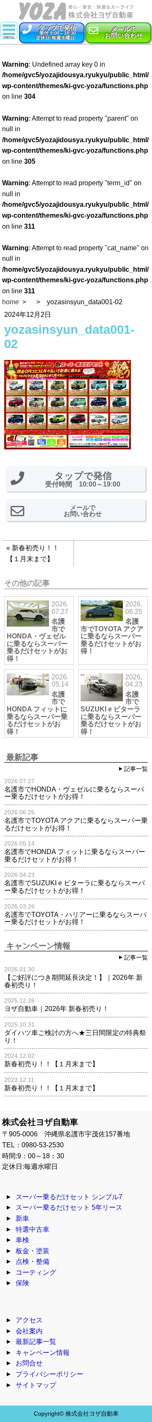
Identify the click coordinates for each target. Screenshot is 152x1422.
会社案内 (29, 1331)
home (10, 301)
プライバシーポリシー (49, 1374)
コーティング (36, 1272)
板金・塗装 (32, 1250)
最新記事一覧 (36, 1341)
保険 (22, 1283)
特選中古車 (32, 1229)
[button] (51, 32)
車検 (22, 1240)
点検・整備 (32, 1261)
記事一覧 (136, 768)
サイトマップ (36, 1385)
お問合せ (29, 1363)
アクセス (29, 1320)
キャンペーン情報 (43, 1352)
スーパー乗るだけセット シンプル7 (69, 1196)
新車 (22, 1218)
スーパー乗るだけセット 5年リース (69, 1207)
